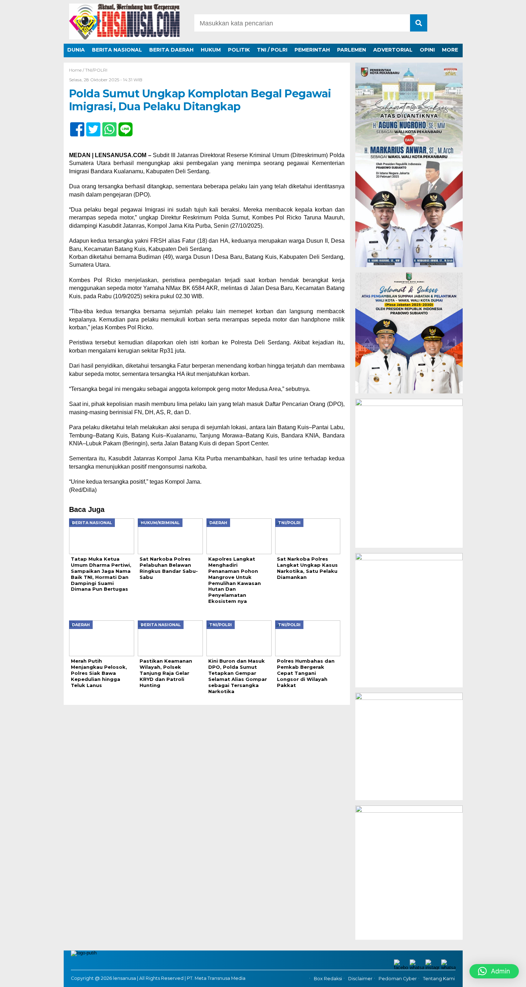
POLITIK (239, 50)
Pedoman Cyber (398, 978)
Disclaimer (360, 978)
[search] (418, 23)
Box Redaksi (328, 978)
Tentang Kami (439, 978)
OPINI (427, 50)
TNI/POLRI (96, 70)
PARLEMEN (351, 50)
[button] (494, 971)
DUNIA (76, 50)
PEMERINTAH (312, 50)
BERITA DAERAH (171, 50)
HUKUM (211, 50)
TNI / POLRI (272, 50)
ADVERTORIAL (393, 50)
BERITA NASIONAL (117, 50)
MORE (450, 50)
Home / (77, 70)
